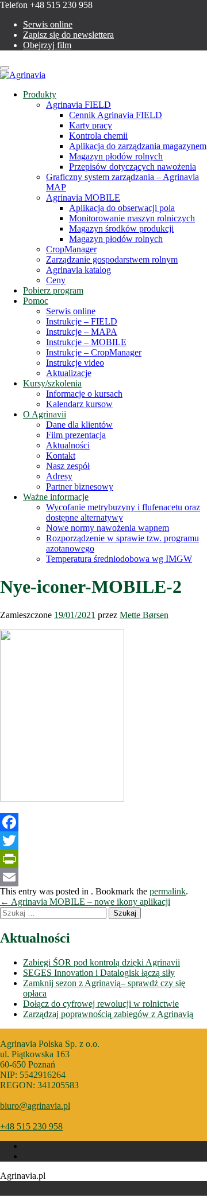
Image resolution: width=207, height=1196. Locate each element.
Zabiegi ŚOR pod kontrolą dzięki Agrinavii (101, 962)
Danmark (13, 1188)
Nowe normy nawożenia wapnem (107, 528)
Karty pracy (90, 125)
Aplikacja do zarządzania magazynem (137, 146)
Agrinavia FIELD (78, 105)
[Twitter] (103, 840)
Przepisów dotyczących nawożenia (132, 166)
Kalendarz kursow (79, 404)
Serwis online (47, 24)
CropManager (71, 249)
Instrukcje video (75, 363)
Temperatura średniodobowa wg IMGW (119, 559)
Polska (29, 1188)
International (61, 1188)
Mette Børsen (144, 615)
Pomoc (35, 301)
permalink (168, 891)
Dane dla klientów (79, 424)
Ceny (56, 280)
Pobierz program (53, 290)
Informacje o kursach (84, 393)
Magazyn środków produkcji (121, 228)
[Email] (103, 877)
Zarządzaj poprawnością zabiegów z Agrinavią (108, 1014)
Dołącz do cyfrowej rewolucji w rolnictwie (101, 1004)
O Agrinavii (44, 414)
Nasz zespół (68, 466)
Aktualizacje (68, 373)
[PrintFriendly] (103, 859)
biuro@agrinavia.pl (35, 1106)
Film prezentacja (76, 435)
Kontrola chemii (98, 135)
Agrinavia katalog (78, 270)
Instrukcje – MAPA (81, 332)
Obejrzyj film (47, 45)
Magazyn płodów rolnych (116, 156)
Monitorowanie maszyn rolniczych (132, 218)
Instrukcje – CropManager (93, 352)
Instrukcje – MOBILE (86, 342)
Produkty (39, 94)
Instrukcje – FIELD (81, 321)
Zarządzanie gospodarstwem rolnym (112, 259)
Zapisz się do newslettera (68, 35)
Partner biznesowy (79, 486)
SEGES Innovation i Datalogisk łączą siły (99, 973)
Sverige (45, 1188)
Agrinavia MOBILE (83, 197)
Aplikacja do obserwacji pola (122, 208)
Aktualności (68, 445)
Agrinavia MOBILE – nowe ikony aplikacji (85, 901)
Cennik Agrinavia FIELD (115, 115)
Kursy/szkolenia (52, 383)
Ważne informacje (56, 497)
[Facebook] (103, 822)
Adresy (59, 476)
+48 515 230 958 (31, 1126)
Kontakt (60, 455)
